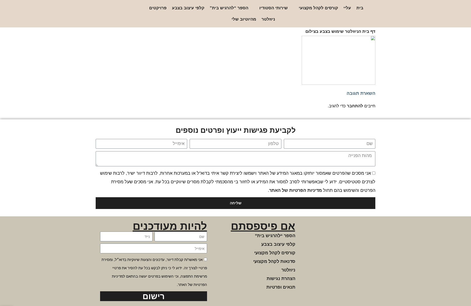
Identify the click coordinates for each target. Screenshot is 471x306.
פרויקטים (158, 8)
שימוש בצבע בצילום (324, 31)
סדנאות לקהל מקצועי (274, 261)
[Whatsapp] (113, 14)
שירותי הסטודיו (273, 8)
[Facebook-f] (121, 14)
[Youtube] (105, 14)
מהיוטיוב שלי (244, 19)
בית (359, 8)
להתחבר (355, 106)
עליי (347, 8)
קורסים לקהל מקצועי (318, 8)
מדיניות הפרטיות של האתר (295, 190)
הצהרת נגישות (281, 278)
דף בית (368, 31)
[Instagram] (128, 14)
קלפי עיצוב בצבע (188, 8)
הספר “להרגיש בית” (229, 8)
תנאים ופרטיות (280, 287)
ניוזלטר (268, 19)
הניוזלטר (353, 31)
